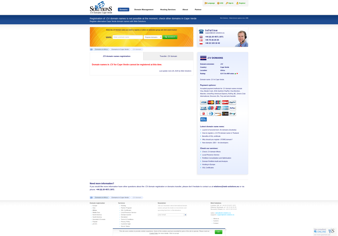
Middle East (96, 212)
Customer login (126, 224)
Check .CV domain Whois (211, 152)
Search (171, 37)
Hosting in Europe (208, 164)
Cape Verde (224, 67)
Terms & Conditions (127, 219)
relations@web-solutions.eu (226, 186)
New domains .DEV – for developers (215, 143)
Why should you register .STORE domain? (217, 139)
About (185, 9)
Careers (216, 221)
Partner (198, 9)
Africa (222, 70)
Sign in (230, 3)
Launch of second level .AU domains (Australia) (219, 130)
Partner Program (126, 208)
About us (216, 218)
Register (242, 3)
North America (97, 215)
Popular (95, 221)
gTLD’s (95, 224)
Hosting (123, 205)
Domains (124, 9)
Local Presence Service (210, 155)
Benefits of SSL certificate (211, 136)
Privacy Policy (125, 221)
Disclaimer (124, 217)
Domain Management (143, 9)
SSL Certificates (208, 168)
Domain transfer (126, 215)
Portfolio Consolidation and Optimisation (216, 158)
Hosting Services (168, 9)
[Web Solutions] (91, 197)
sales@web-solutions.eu (223, 213)
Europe (95, 205)
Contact (215, 223)
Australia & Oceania (99, 219)
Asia (94, 208)
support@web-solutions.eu (214, 33)
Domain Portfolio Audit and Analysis (215, 161)
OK (218, 232)
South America (97, 217)
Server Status (125, 226)
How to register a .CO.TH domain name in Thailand (220, 133)
